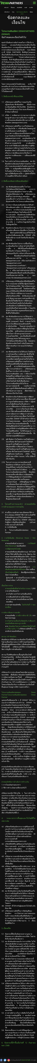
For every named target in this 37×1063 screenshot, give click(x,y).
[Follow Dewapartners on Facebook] (1, 1060)
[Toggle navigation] (34, 3)
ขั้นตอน (13, 7)
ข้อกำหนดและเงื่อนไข (22, 12)
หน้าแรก (6, 7)
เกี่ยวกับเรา (7, 12)
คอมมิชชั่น (19, 7)
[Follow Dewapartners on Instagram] (8, 1060)
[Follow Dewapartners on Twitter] (5, 1060)
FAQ (13, 12)
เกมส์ (25, 7)
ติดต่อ (31, 12)
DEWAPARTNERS (26, 1060)
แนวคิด (31, 7)
